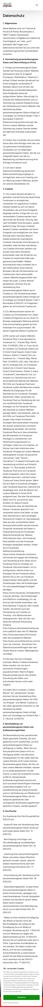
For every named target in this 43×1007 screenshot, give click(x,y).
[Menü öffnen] (36, 5)
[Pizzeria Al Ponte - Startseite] (7, 5)
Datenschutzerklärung (10, 1003)
